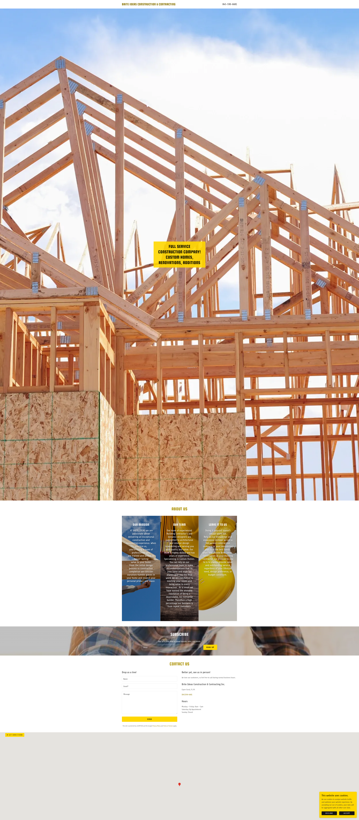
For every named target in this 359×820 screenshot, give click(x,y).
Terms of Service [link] (168, 726)
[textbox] (171, 647)
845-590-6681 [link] (230, 4)
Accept (347, 813)
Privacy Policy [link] (156, 726)
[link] (151, 5)
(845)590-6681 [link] (187, 695)
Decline (329, 813)
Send (149, 719)
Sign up (210, 647)
